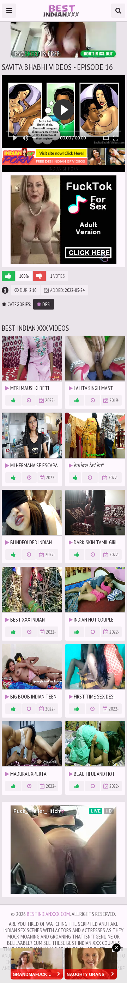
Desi (45, 304)
